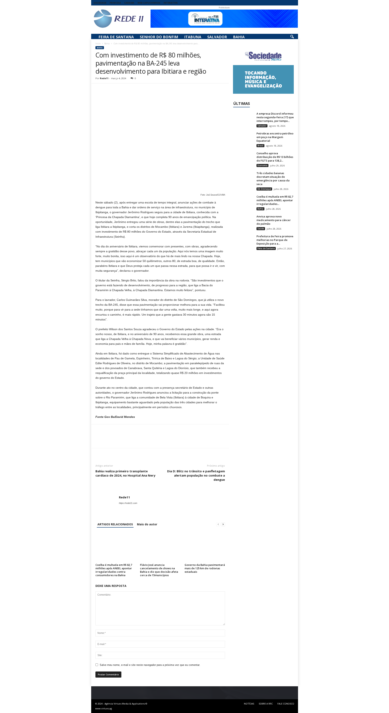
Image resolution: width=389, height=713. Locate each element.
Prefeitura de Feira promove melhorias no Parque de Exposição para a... (274, 239)
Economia (262, 165)
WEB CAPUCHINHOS (149, 2)
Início (97, 43)
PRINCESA (115, 2)
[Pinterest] (118, 89)
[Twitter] (109, 89)
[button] (291, 36)
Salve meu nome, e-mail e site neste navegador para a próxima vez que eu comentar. (150, 664)
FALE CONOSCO (285, 703)
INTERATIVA (171, 2)
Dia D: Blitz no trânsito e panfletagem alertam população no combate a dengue (196, 475)
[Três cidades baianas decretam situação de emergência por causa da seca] (243, 178)
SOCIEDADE (100, 2)
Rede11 (104, 78)
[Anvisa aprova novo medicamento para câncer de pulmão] (243, 222)
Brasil (260, 145)
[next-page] (223, 524)
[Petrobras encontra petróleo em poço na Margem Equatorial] (243, 139)
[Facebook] (99, 89)
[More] (137, 89)
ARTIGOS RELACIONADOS (115, 524)
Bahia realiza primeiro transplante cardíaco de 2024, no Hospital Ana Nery (125, 473)
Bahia (107, 43)
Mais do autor (147, 524)
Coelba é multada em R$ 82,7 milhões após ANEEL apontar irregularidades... (274, 200)
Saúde (261, 228)
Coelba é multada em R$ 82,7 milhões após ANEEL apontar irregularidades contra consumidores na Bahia (113, 570)
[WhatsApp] (127, 89)
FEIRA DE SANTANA (116, 37)
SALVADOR (217, 37)
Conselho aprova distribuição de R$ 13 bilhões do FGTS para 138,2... (274, 156)
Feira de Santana (266, 248)
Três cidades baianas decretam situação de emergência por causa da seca (273, 178)
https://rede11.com (128, 503)
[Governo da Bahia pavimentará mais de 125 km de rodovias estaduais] (205, 547)
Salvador (262, 125)
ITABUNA (192, 37)
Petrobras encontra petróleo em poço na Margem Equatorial (274, 137)
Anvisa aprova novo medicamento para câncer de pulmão (273, 220)
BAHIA (239, 37)
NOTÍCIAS (249, 703)
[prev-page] (218, 524)
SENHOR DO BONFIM (159, 37)
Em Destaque (264, 188)
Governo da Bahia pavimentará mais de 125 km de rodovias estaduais (205, 568)
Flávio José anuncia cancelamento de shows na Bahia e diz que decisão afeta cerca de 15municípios (159, 570)
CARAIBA (129, 2)
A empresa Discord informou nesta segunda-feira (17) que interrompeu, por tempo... (275, 117)
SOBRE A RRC (266, 703)
